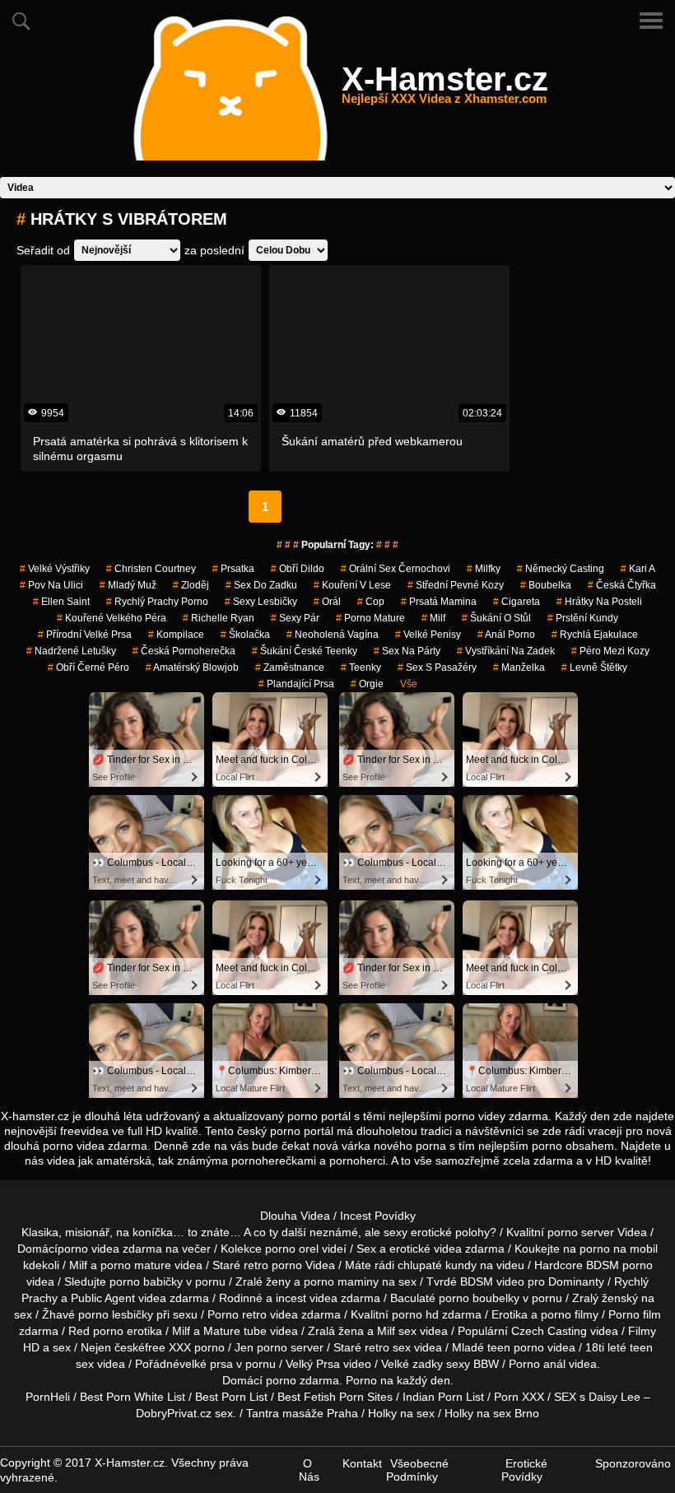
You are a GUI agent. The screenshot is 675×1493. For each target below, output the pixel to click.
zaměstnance (289, 667)
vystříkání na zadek (506, 651)
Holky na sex (401, 1413)
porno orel (292, 1248)
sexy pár (295, 618)
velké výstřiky (55, 568)
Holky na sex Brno (492, 1413)
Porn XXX (519, 1396)
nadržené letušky (71, 651)
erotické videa (425, 1248)
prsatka (233, 568)
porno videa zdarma (110, 1248)
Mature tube (235, 1330)
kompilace (176, 634)
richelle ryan (218, 618)
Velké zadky (412, 1363)
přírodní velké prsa (85, 634)
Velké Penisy (428, 634)
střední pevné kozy (455, 585)
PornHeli (48, 1396)
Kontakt (362, 1463)
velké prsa (206, 1363)
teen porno (515, 1347)
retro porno (273, 1265)
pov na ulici (51, 585)
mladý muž (128, 585)
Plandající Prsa (296, 684)
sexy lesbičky (261, 601)
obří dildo (297, 568)
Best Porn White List (132, 1396)
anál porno (506, 634)
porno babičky (146, 1281)
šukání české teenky (304, 651)
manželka (519, 667)
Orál (327, 601)
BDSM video (492, 1281)
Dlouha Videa (295, 1215)
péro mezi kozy (610, 651)
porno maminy (341, 1281)
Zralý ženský (605, 1298)
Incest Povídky (378, 1215)
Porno (361, 1380)
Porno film (634, 1314)
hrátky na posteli (599, 601)
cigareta (516, 601)
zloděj (191, 585)
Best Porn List (231, 1396)
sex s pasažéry (437, 667)
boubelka (545, 585)
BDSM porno (619, 1265)
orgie (367, 684)
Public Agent (103, 1298)
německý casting (560, 568)
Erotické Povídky (524, 1470)
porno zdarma (302, 1380)
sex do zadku (261, 585)
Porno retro (237, 1314)
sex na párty (407, 651)
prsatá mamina (439, 601)
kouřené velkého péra (111, 618)
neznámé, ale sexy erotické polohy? (403, 1232)
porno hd (415, 1314)
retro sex (388, 1347)
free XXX (168, 1347)
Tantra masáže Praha (302, 1413)
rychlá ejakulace (595, 634)
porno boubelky (479, 1298)
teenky (361, 667)
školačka (245, 634)
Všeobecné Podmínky (417, 1470)
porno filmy (569, 1314)
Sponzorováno (633, 1463)
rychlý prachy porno (157, 601)
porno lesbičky (115, 1314)
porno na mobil (619, 1248)
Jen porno (261, 1347)
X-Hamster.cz (445, 89)
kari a (638, 568)
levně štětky (594, 667)
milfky (483, 568)
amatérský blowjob (192, 667)
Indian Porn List (443, 1396)
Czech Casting (549, 1330)
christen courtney (151, 568)
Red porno (95, 1330)
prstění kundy (582, 618)
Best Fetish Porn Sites (335, 1396)
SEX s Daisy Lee (597, 1396)
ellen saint (61, 601)
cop (370, 601)
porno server (580, 1232)
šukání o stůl (496, 618)
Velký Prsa (313, 1363)
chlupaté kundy (437, 1265)
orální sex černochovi (395, 568)
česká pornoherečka (184, 651)
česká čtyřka (622, 585)
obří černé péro (88, 667)
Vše (408, 684)
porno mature (370, 618)
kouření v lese (352, 585)
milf (433, 618)
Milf (386, 1330)
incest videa (307, 1298)
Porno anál (537, 1363)
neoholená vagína (332, 634)
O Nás (309, 1470)
